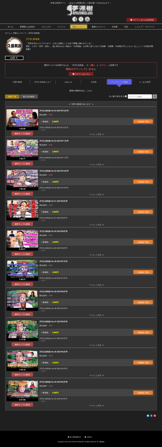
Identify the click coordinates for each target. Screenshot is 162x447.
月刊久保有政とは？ (42, 82)
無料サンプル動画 (22, 133)
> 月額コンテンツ (18, 33)
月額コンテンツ (78, 26)
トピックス (46, 26)
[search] (155, 96)
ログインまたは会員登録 (143, 19)
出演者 (115, 26)
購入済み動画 (28, 96)
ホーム (10, 26)
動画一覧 (12, 96)
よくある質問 (144, 82)
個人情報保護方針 (75, 437)
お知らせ (68, 82)
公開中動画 (17, 82)
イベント (61, 26)
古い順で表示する (116, 96)
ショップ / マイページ (144, 26)
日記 (126, 26)
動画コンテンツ (98, 26)
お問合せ (89, 437)
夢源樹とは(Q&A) (27, 26)
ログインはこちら (82, 74)
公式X (12, 57)
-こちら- (89, 90)
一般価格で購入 (143, 121)
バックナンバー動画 (119, 82)
